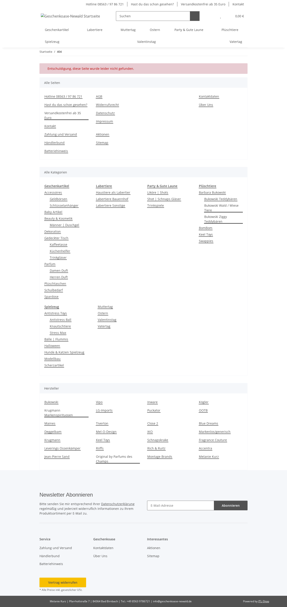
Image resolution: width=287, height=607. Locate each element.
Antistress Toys (55, 313)
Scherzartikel (54, 365)
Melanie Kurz (209, 456)
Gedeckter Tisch (56, 238)
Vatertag (104, 326)
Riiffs (100, 448)
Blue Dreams (208, 423)
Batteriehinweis (56, 151)
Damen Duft (59, 270)
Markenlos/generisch (214, 432)
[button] (211, 16)
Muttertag (105, 307)
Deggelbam (52, 432)
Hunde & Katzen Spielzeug (64, 352)
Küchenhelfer (60, 251)
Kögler (204, 402)
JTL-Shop (263, 601)
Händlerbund (54, 142)
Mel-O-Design (106, 432)
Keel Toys (206, 234)
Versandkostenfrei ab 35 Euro (203, 4)
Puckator (153, 410)
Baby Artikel (53, 212)
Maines (49, 423)
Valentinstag (107, 320)
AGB (99, 96)
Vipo (99, 402)
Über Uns (206, 105)
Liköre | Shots (157, 192)
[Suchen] (195, 16)
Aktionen (102, 134)
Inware (152, 402)
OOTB (203, 410)
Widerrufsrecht (107, 105)
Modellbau (52, 359)
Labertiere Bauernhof (112, 199)
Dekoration (52, 231)
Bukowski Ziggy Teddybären (215, 219)
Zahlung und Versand (60, 134)
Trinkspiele (155, 205)
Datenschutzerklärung (118, 504)
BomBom (205, 228)
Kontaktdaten (209, 96)
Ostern (103, 313)
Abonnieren (231, 505)
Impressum (104, 121)
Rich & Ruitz (156, 448)
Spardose (51, 296)
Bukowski (51, 402)
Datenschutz (105, 113)
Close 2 (152, 423)
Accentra (205, 448)
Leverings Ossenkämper (62, 448)
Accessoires (53, 192)
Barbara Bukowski (212, 192)
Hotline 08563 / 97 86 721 (105, 4)
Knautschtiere (60, 326)
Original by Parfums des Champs (114, 458)
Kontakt (238, 4)
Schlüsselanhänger (64, 205)
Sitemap (102, 142)
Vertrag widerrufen (62, 582)
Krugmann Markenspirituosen (58, 412)
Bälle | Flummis (56, 339)
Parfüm (49, 264)
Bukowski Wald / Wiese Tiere (221, 207)
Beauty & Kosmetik (58, 218)
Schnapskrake (157, 440)
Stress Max (58, 333)
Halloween (52, 346)
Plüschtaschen (55, 283)
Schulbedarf (53, 290)
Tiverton (102, 423)
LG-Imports (104, 410)
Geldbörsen (58, 199)
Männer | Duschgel (64, 225)
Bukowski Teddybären (220, 199)
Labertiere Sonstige (110, 205)
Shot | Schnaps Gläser (164, 199)
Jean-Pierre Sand (57, 456)
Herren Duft (59, 277)
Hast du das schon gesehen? (152, 4)
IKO (150, 432)
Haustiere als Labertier (113, 192)
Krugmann (52, 440)
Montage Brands (159, 456)
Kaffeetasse (58, 244)
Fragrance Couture (213, 440)
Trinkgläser (58, 257)
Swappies (206, 241)
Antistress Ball (60, 320)
